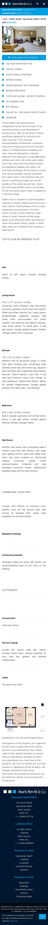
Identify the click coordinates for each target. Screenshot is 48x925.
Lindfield (24, 859)
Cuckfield (24, 863)
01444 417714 (31, 10)
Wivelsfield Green (24, 889)
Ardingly (24, 886)
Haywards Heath (24, 856)
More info (13, 921)
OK (42, 916)
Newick (24, 893)
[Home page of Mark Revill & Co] (24, 792)
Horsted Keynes (24, 866)
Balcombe (24, 882)
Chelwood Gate (24, 896)
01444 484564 (25, 13)
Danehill (24, 870)
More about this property (25, 57)
